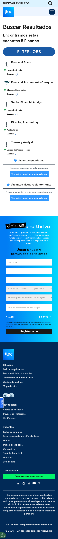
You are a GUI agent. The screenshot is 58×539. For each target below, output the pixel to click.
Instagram (29, 483)
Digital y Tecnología (13, 453)
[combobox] (29, 297)
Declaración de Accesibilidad (18, 377)
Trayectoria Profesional (14, 413)
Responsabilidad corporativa (17, 373)
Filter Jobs (29, 51)
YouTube (34, 483)
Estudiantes (9, 461)
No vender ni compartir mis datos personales (29, 524)
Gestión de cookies (13, 382)
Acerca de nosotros (13, 409)
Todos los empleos (12, 431)
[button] (32, 74)
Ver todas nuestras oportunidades (29, 174)
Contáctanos (9, 418)
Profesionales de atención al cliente (21, 436)
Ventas (6, 440)
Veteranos (8, 457)
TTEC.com (8, 364)
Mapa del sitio (10, 386)
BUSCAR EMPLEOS (16, 3)
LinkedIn (18, 483)
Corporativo (9, 449)
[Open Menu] (52, 12)
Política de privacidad (14, 369)
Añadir (10, 317)
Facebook (23, 483)
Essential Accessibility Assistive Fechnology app (8, 395)
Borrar (50, 317)
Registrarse (27, 331)
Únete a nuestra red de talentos (29, 476)
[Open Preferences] (3, 535)
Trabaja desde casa (13, 444)
